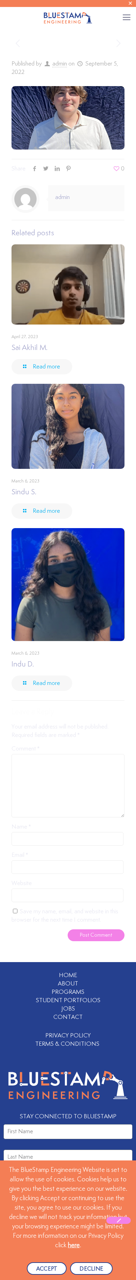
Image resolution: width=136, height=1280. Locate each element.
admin (59, 64)
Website (22, 883)
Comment (25, 749)
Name (21, 827)
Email (20, 855)
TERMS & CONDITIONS (68, 1044)
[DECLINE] (118, 1220)
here (74, 1245)
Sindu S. (24, 492)
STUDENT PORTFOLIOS (68, 1000)
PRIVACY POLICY (68, 1036)
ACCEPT (47, 1269)
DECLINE (91, 1269)
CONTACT (68, 1017)
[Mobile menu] (127, 17)
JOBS (68, 1009)
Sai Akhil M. (29, 348)
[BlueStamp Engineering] (68, 17)
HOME (68, 975)
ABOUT (68, 984)
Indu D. (23, 664)
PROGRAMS (68, 992)
